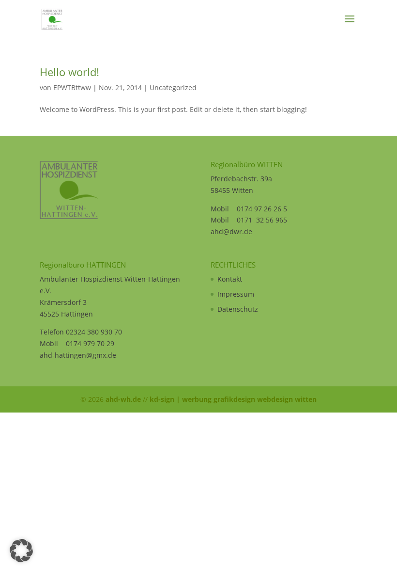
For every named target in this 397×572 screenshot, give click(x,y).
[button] (21, 550)
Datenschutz (237, 309)
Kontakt (229, 279)
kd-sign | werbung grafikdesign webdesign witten (233, 399)
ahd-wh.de (123, 399)
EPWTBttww (72, 87)
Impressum (235, 294)
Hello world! (69, 71)
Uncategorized (173, 87)
